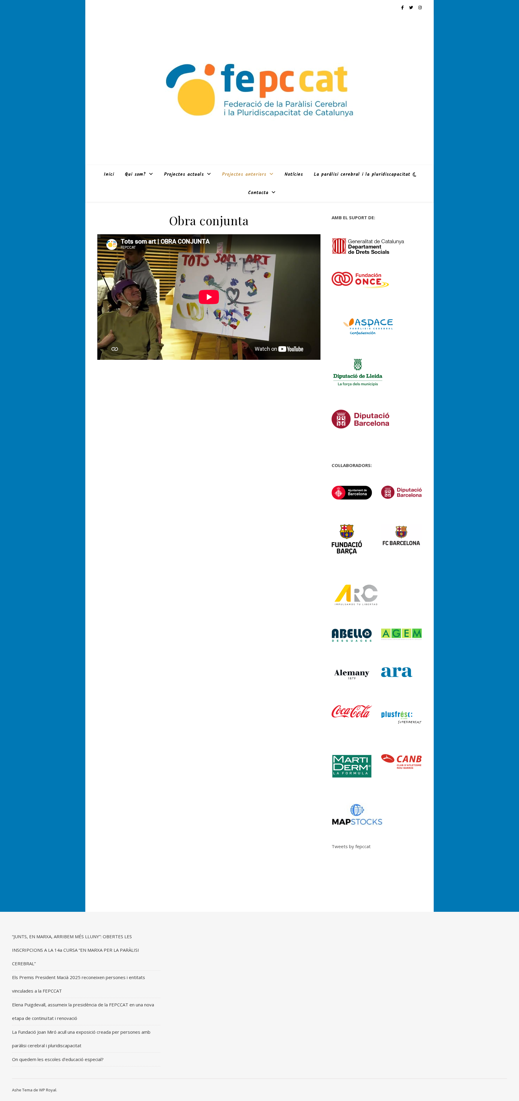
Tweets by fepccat (351, 846)
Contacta (258, 192)
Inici (109, 174)
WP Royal (47, 1090)
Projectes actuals (184, 174)
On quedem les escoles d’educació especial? (58, 1059)
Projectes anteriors (244, 174)
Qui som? (135, 174)
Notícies (293, 174)
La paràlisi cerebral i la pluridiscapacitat (362, 174)
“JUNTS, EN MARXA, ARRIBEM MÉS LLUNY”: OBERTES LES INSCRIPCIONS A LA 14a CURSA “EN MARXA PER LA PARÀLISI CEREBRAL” (75, 949)
